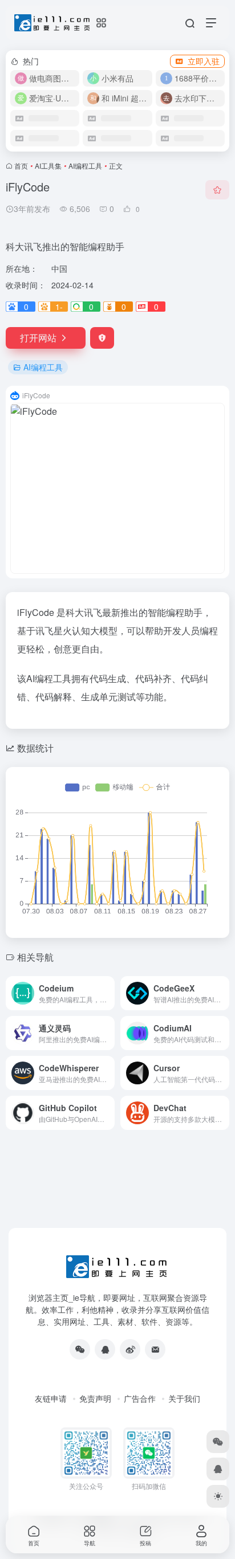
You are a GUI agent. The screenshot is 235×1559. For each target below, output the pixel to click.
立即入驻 (204, 61)
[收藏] (217, 189)
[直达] (105, 986)
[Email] (155, 1349)
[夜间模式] (217, 1496)
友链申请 (51, 1398)
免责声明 (95, 1398)
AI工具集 (48, 165)
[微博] (130, 1349)
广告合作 (140, 1398)
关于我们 (184, 1398)
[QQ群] (105, 1349)
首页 (21, 165)
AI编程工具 (85, 165)
